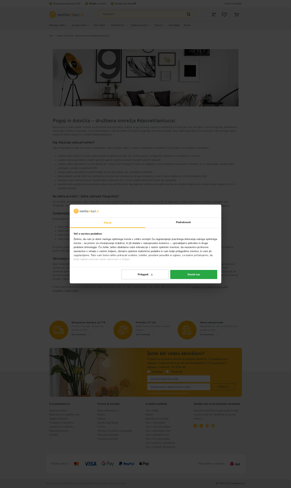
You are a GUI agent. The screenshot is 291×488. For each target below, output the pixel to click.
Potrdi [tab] (107, 222)
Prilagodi (143, 274)
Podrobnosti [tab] (183, 222)
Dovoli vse (194, 274)
